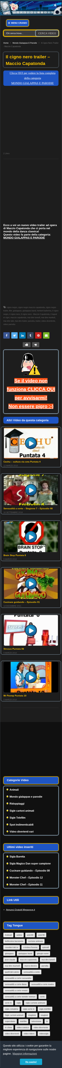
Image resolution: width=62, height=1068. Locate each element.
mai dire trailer (21, 321)
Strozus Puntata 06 (13, 649)
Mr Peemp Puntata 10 (14, 695)
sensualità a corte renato (16, 990)
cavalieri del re (11, 947)
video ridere (29, 1034)
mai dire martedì (48, 317)
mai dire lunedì (33, 317)
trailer (38, 321)
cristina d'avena (30, 947)
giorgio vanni (42, 953)
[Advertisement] (31, 120)
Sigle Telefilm (17, 817)
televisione (36, 1021)
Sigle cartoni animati (22, 810)
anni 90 (41, 935)
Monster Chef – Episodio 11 (26, 884)
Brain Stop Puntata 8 (14, 555)
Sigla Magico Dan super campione (30, 863)
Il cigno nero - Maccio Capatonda (35, 314)
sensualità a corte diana (16, 984)
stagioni (44, 1015)
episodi (45, 947)
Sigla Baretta (17, 856)
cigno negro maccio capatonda (31, 307)
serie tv (8, 1003)
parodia (31, 321)
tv (47, 1021)
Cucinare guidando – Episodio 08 (30, 870)
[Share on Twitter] (14, 335)
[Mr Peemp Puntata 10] (30, 677)
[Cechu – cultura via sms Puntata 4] (30, 443)
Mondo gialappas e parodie (25, 43)
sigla (19, 1003)
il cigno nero (14, 314)
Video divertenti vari (22, 831)
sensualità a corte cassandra (18, 978)
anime (19, 935)
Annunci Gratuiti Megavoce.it (20, 909)
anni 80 (30, 935)
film (10, 311)
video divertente (48, 321)
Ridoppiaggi (17, 803)
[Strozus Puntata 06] (30, 630)
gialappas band (29, 311)
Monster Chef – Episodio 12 (26, 877)
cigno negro (12, 307)
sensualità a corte (32, 972)
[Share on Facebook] (6, 335)
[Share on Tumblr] (30, 335)
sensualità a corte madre (42, 984)
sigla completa (11, 1009)
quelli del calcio (12, 972)
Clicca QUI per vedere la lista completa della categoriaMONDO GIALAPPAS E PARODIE (32, 78)
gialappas (17, 311)
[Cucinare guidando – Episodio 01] (30, 583)
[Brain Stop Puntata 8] (30, 536)
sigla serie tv (28, 1009)
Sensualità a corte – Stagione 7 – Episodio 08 (28, 508)
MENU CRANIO (18, 23)
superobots (10, 1021)
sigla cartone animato (35, 1003)
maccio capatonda (18, 317)
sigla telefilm (45, 1009)
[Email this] (46, 335)
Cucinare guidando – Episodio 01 (21, 602)
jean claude (10, 960)
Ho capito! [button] (31, 1062)
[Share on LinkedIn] (22, 335)
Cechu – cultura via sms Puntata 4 (22, 461)
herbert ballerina (44, 311)
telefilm (23, 1021)
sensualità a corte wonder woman (20, 997)
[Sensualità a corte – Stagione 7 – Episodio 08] (30, 489)
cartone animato (35, 941)
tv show (8, 1027)
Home (6, 43)
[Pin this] (38, 335)
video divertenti (12, 1034)
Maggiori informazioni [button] (25, 1053)
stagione (32, 1015)
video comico (23, 1027)
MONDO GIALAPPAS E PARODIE (24, 237)
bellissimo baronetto (14, 941)
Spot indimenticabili (21, 824)
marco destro (30, 966)
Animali (14, 789)
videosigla (43, 1034)
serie (42, 997)
